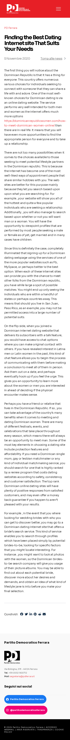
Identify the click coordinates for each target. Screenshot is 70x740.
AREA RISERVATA (26, 729)
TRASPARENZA (45, 729)
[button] (58, 9)
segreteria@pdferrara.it (22, 676)
